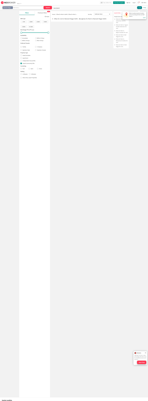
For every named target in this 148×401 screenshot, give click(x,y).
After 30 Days (40, 40)
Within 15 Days (40, 38)
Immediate (25, 38)
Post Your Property (119, 2)
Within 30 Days (26, 40)
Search (48, 7)
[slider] (21, 33)
